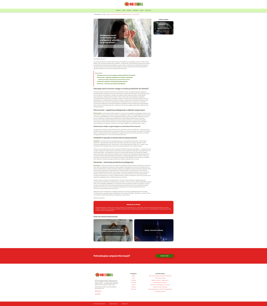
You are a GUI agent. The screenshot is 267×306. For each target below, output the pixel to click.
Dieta (142, 10)
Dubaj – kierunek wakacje (154, 230)
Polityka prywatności (99, 303)
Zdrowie (136, 10)
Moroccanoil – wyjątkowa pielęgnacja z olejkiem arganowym (115, 77)
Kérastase (97, 165)
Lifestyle (148, 10)
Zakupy (118, 10)
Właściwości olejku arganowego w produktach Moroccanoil (114, 79)
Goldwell (96, 141)
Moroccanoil (97, 113)
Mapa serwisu (113, 303)
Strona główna (97, 14)
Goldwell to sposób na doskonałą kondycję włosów (112, 81)
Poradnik (133, 282)
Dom (123, 10)
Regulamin (125, 303)
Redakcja (98, 291)
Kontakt (97, 294)
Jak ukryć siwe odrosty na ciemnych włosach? (163, 27)
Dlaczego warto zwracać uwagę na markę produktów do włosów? (116, 75)
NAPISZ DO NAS (165, 256)
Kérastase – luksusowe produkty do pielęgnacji (111, 83)
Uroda (129, 10)
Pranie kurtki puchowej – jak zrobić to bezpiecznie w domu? (113, 230)
